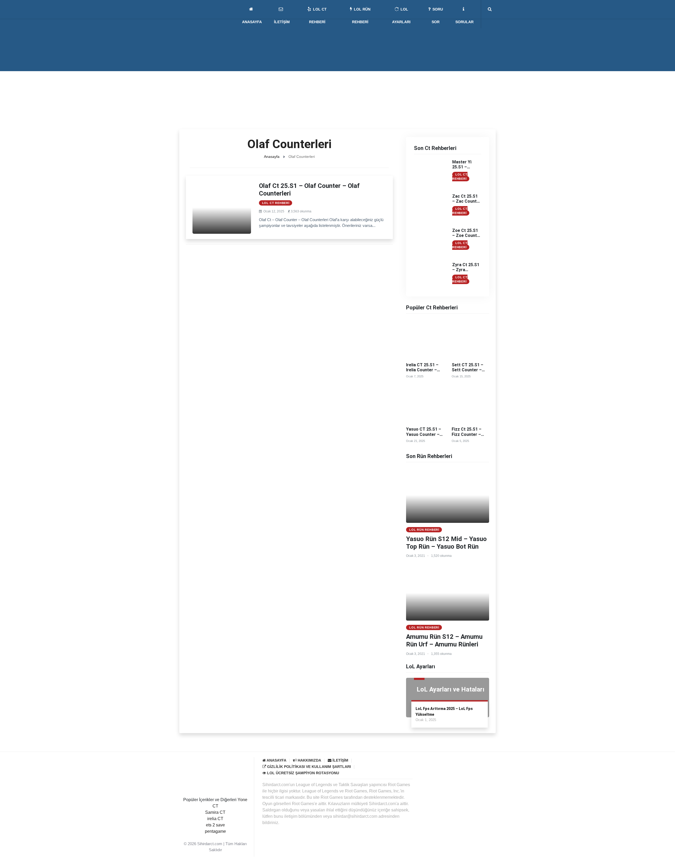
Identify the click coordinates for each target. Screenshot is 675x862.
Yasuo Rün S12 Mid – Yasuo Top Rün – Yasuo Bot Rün (446, 542)
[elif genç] (215, 837)
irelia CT (215, 818)
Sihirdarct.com (209, 843)
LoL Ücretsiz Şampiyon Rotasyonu (302, 773)
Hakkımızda (309, 760)
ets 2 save (215, 825)
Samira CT (215, 812)
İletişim (339, 760)
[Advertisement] (337, 89)
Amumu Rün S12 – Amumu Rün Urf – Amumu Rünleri (444, 640)
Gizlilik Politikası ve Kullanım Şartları (308, 766)
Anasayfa (271, 156)
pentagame (215, 831)
